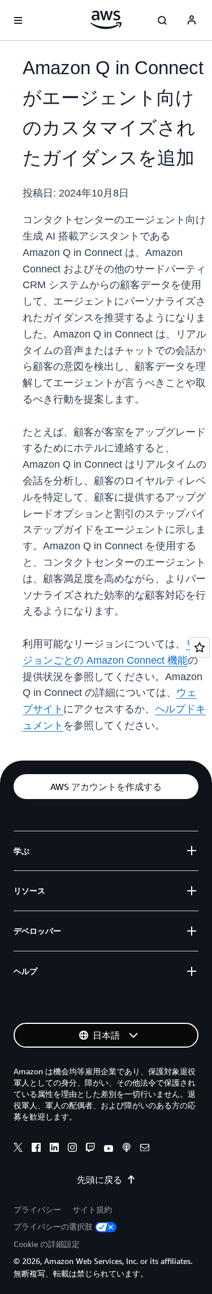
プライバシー (37, 1209)
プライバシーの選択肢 (53, 1226)
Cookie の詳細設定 (47, 1244)
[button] (106, 786)
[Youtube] (108, 1149)
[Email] (144, 1149)
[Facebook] (36, 1149)
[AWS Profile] (191, 20)
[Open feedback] (199, 647)
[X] (18, 1149)
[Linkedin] (54, 1149)
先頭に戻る (99, 1179)
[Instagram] (72, 1149)
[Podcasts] (126, 1149)
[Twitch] (90, 1149)
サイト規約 (92, 1209)
